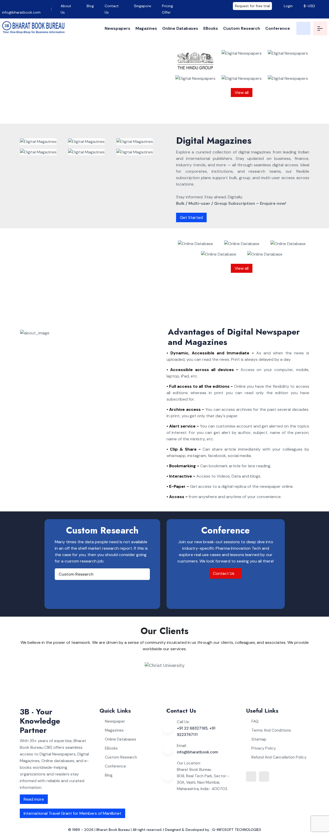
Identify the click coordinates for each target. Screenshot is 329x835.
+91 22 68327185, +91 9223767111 (196, 731)
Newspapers (117, 28)
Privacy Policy (263, 748)
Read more (34, 799)
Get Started (191, 217)
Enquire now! (117, 112)
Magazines (146, 28)
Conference (277, 28)
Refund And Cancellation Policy (278, 757)
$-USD (309, 6)
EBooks (210, 28)
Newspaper (115, 721)
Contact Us (112, 9)
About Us (66, 9)
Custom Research (241, 28)
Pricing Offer (167, 9)
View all (242, 92)
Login (288, 6)
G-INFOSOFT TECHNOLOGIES (236, 829)
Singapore (142, 6)
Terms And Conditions (271, 730)
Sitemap (258, 739)
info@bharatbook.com (21, 12)
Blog (90, 6)
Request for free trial (252, 6)
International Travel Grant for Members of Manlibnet (72, 813)
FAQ (255, 721)
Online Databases (180, 28)
